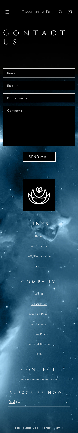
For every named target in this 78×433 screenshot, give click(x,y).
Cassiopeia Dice (31, 428)
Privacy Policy (39, 334)
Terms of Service (39, 344)
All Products (39, 246)
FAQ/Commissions (39, 256)
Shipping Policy (39, 314)
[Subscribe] (65, 402)
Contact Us (39, 266)
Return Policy (39, 324)
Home (39, 236)
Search (39, 293)
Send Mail (39, 156)
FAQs (39, 354)
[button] (7, 12)
